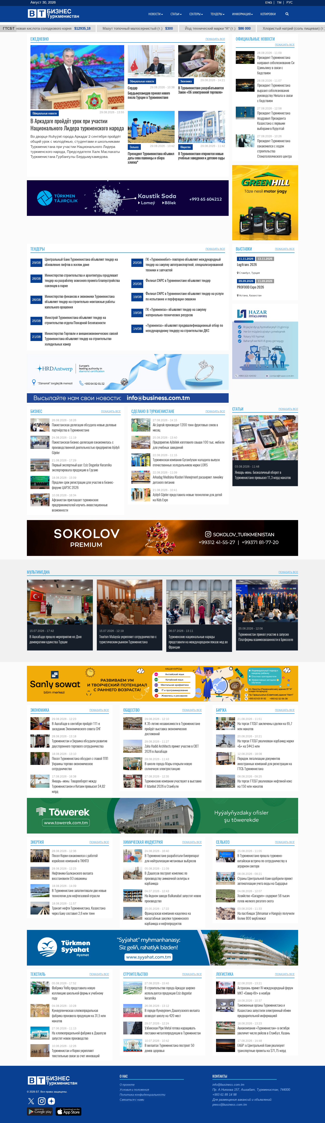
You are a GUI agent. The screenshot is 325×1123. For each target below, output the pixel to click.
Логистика (224, 974)
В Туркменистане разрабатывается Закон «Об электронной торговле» (201, 89)
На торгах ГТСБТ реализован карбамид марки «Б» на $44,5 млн (265, 743)
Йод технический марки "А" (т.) (166, 28)
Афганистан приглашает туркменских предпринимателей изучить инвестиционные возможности (80, 505)
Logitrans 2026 (247, 264)
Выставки (244, 249)
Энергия (37, 842)
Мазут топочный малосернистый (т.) (86, 28)
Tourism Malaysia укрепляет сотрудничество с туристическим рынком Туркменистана (128, 639)
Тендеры (37, 249)
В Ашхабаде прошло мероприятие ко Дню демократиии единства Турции (56, 639)
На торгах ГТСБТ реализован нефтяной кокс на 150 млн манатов (264, 783)
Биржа (221, 710)
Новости (154, 14)
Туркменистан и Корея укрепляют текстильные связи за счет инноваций (75, 1053)
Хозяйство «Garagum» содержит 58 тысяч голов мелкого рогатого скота (263, 898)
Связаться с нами (132, 1099)
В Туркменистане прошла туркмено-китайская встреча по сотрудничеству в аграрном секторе (262, 860)
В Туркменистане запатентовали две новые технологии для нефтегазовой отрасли (79, 893)
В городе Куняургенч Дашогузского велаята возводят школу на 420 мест (172, 1013)
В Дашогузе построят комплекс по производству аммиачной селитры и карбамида (167, 878)
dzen (50, 1101)
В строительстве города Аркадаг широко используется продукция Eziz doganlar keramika (170, 993)
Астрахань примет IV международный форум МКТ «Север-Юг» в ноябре (265, 990)
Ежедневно (39, 39)
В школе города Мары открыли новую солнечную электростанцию (168, 766)
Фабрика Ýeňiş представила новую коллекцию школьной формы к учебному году (77, 993)
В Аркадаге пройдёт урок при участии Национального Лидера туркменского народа (77, 124)
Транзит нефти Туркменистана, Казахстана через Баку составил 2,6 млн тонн (78, 910)
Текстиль (37, 974)
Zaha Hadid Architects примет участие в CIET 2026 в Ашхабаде (172, 749)
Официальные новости (45, 113)
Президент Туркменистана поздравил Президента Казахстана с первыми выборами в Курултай (273, 120)
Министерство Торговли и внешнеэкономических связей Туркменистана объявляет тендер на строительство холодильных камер (81, 338)
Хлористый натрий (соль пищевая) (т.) (247, 28)
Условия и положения (134, 1089)
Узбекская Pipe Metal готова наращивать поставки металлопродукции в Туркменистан (173, 1030)
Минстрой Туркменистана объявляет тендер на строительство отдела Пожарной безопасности (75, 320)
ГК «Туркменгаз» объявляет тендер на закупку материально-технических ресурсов (176, 312)
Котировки (268, 14)
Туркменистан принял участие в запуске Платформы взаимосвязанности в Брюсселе (265, 637)
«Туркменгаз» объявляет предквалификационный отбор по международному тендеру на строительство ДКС (184, 327)
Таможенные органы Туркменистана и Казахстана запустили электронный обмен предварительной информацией (264, 1010)
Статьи (237, 409)
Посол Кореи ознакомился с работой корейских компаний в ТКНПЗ (75, 858)
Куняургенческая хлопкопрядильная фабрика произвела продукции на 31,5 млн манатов (79, 1015)
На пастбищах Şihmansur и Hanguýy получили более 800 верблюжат (265, 916)
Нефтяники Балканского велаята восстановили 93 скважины (72, 876)
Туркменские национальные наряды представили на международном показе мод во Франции (198, 641)
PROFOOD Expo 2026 (250, 286)
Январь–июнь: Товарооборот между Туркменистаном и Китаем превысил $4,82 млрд (78, 786)
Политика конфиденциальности (142, 1094)
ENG (268, 2)
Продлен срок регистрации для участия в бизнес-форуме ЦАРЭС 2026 (83, 485)
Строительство (135, 974)
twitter (31, 1101)
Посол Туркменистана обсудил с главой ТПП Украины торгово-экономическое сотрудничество (80, 763)
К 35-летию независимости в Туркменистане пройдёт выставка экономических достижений (172, 728)
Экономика (186, 81)
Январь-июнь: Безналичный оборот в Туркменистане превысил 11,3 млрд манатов (263, 475)
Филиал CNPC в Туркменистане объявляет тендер (178, 280)
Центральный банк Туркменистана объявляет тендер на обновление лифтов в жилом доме (81, 261)
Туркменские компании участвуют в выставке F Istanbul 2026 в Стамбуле (173, 783)
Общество (185, 147)
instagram (41, 1101)
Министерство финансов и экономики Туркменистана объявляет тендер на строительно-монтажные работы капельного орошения (80, 301)
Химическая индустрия (143, 842)
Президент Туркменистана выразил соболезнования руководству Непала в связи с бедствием (275, 93)
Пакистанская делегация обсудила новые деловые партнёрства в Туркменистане (84, 427)
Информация (241, 14)
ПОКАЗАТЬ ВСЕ (215, 39)
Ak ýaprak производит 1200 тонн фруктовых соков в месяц (185, 427)
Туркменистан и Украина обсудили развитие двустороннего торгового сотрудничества (79, 743)
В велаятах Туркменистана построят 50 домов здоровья (169, 1048)
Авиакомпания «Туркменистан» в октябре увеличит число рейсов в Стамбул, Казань (263, 1030)
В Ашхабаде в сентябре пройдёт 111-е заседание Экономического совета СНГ (76, 726)
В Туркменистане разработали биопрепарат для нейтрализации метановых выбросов (172, 858)
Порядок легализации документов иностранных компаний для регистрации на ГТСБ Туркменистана (264, 763)
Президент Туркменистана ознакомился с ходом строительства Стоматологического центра (274, 148)
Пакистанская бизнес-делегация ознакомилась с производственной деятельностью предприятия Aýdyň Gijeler (85, 447)
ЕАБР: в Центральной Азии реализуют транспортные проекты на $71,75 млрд (261, 1048)
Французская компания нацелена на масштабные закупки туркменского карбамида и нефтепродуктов (168, 918)
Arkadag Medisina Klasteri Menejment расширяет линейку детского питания (188, 479)
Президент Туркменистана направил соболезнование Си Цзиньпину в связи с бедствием (275, 65)
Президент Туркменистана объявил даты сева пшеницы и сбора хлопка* (151, 157)
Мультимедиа (38, 572)
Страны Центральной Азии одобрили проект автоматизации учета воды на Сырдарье (265, 881)
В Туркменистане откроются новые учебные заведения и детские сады (201, 155)
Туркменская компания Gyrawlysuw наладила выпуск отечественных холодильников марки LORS (186, 462)
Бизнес (36, 411)
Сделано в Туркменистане (152, 411)
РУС (289, 2)
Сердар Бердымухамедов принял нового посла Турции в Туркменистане (149, 92)
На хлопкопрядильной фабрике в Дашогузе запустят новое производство (79, 1035)
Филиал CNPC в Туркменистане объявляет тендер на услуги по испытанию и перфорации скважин (185, 296)
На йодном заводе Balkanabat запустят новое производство (173, 898)
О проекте (127, 1084)
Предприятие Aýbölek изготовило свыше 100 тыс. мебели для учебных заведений (188, 445)
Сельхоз (134, 147)
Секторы (195, 14)
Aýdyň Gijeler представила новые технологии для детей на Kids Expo (187, 497)
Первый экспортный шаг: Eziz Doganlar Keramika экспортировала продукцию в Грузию (82, 467)
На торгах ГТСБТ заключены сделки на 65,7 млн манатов (264, 726)
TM (279, 2)
